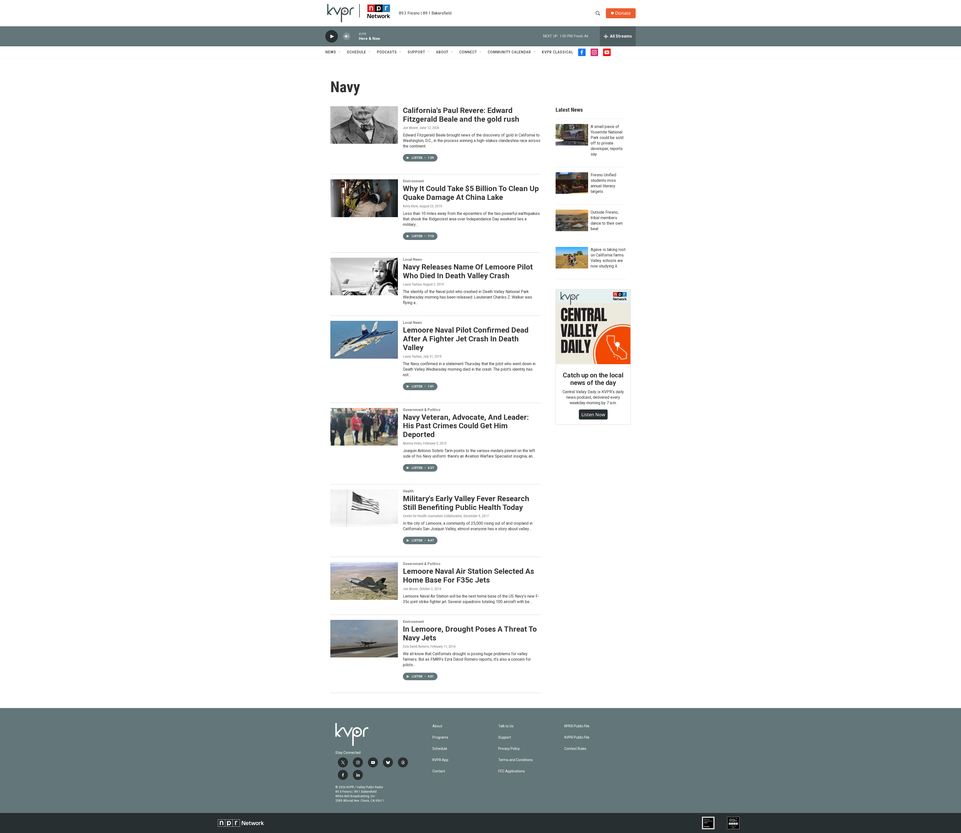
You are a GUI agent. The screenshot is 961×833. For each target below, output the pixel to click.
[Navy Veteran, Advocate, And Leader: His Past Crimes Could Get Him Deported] (364, 427)
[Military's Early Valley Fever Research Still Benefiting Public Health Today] (364, 508)
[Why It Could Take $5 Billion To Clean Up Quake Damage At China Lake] (364, 198)
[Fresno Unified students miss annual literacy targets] (572, 183)
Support (416, 52)
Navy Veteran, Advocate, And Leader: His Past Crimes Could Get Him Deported (466, 426)
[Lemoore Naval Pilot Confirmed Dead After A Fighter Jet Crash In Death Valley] (364, 339)
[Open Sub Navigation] (340, 52)
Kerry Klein (410, 206)
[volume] (346, 36)
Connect (468, 52)
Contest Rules (575, 749)
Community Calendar (509, 52)
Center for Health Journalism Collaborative (432, 516)
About (442, 52)
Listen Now (593, 414)
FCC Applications (511, 771)
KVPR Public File (576, 737)
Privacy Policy (509, 749)
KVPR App (440, 760)
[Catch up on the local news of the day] (593, 327)
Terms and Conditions (515, 760)
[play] (332, 36)
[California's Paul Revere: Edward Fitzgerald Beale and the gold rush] (364, 125)
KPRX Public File (576, 726)
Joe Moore (410, 128)
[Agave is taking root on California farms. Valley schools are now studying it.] (572, 257)
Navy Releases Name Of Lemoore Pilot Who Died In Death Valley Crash (468, 271)
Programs (440, 737)
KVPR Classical (557, 52)
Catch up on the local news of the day (593, 378)
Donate (623, 13)
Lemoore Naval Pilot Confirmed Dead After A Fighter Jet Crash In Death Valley (466, 339)
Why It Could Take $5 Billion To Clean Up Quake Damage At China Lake (471, 193)
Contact (438, 771)
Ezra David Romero (416, 646)
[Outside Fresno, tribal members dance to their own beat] (572, 220)
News (330, 52)
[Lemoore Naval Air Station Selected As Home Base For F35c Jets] (364, 581)
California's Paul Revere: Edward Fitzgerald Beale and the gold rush (461, 114)
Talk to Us (506, 726)
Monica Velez (412, 443)
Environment (413, 181)
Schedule (356, 52)
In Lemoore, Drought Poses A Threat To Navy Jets (470, 633)
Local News (412, 259)
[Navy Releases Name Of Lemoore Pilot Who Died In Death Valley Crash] (364, 276)
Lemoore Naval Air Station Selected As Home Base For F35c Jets (468, 575)
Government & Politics (421, 410)
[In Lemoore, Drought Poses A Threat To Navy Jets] (364, 638)
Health (408, 491)
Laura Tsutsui (412, 284)
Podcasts (387, 52)
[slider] (354, 36)
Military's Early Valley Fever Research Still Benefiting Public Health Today (466, 503)
